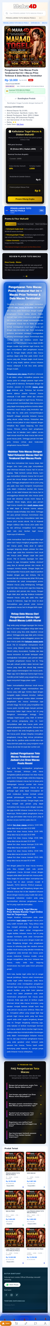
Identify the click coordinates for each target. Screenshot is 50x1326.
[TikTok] (17, 1295)
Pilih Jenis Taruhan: (15, 145)
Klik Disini (20, 124)
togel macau (22, 921)
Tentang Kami (9, 1305)
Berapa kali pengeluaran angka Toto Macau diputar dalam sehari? (23, 1086)
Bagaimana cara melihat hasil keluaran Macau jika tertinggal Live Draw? (23, 1124)
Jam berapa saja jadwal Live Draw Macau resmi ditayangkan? (22, 1096)
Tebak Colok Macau (41, 224)
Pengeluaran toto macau (17, 374)
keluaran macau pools (34, 642)
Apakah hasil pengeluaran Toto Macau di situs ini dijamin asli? (21, 1114)
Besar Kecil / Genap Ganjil (25, 224)
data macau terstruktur (23, 308)
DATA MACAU (35, 23)
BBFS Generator (11, 224)
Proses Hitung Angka (25, 199)
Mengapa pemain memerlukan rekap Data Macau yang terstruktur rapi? (23, 1105)
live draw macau (20, 825)
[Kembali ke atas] (45, 1314)
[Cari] (6, 13)
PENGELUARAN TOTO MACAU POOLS (20, 18)
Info (41, 210)
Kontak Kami (9, 1308)
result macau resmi (35, 505)
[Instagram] (11, 1295)
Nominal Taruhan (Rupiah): (18, 155)
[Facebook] (6, 1295)
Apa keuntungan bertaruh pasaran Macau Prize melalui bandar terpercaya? (22, 1135)
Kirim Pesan (14, 1285)
